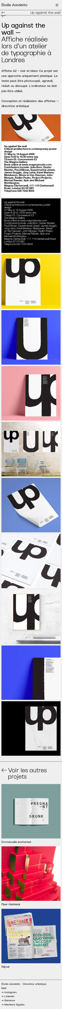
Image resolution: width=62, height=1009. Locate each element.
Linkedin (9, 996)
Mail (3, 988)
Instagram (10, 992)
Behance (9, 1000)
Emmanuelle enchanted (16, 842)
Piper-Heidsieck (10, 904)
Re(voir (5, 966)
